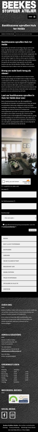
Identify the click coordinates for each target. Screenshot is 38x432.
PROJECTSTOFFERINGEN (9, 278)
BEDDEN (5, 238)
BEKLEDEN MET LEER (9, 266)
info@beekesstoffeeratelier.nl (11, 351)
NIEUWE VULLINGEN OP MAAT (11, 261)
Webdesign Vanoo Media (28, 427)
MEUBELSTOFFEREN (8, 272)
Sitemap (5, 427)
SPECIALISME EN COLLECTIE (10, 283)
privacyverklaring (9, 227)
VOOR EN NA (6, 289)
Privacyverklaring (14, 427)
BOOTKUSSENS (7, 250)
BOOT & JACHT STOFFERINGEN (11, 244)
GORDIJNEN (6, 255)
